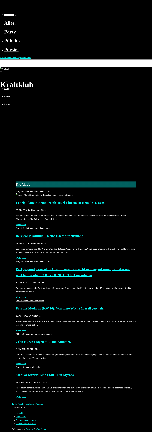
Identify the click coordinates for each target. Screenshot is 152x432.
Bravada (29, 429)
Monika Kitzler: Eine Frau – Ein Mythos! (45, 375)
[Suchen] (15, 15)
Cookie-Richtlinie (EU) (26, 424)
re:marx (4, 61)
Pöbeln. (24, 191)
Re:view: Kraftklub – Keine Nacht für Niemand (49, 236)
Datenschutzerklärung (26, 420)
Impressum (21, 417)
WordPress (41, 429)
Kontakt (19, 413)
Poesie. (26, 334)
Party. (18, 191)
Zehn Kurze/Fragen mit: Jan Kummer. (43, 341)
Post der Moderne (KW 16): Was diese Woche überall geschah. (60, 308)
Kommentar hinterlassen (39, 191)
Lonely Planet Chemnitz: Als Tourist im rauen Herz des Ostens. (60, 202)
